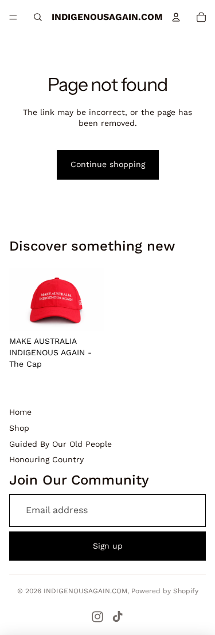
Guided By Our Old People (60, 444)
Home (20, 411)
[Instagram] (97, 617)
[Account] (176, 17)
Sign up (108, 545)
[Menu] (13, 17)
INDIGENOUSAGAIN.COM (85, 591)
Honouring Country (46, 459)
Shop (19, 427)
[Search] (37, 17)
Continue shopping (108, 164)
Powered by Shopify (164, 591)
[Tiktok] (117, 617)
